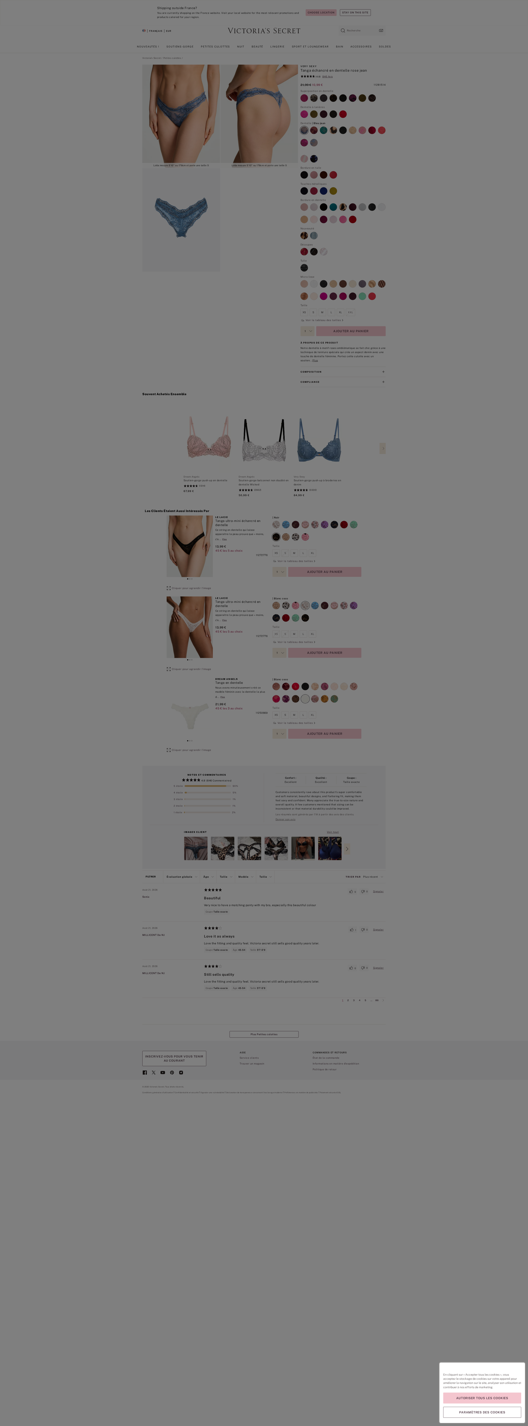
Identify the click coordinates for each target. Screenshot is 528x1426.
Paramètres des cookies (482, 1412)
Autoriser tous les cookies (482, 1398)
